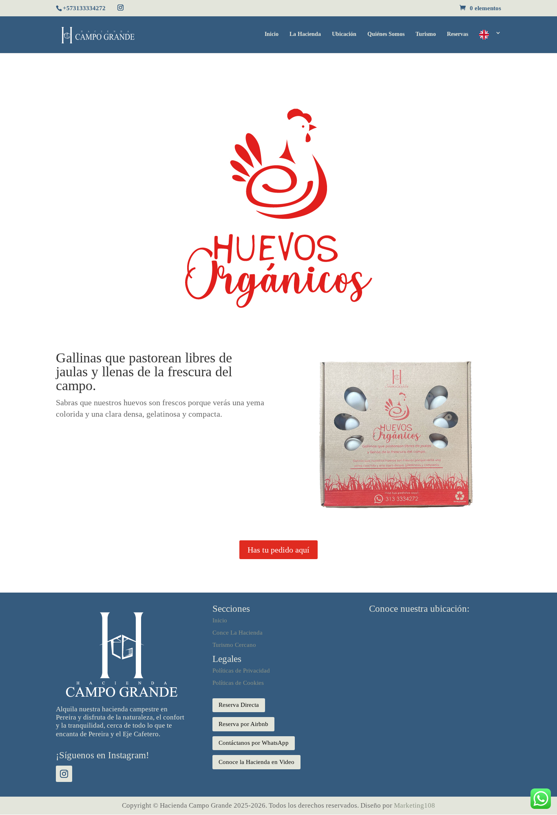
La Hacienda (305, 34)
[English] (490, 41)
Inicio (271, 34)
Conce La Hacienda (237, 632)
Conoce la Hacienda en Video (256, 762)
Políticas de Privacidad (241, 670)
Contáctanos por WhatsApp (254, 742)
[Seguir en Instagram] (64, 774)
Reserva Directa (239, 705)
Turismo (426, 34)
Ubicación (344, 34)
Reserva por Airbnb (243, 724)
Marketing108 (414, 805)
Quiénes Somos (385, 34)
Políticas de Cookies (238, 683)
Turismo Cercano (234, 645)
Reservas (457, 34)
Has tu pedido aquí (278, 549)
